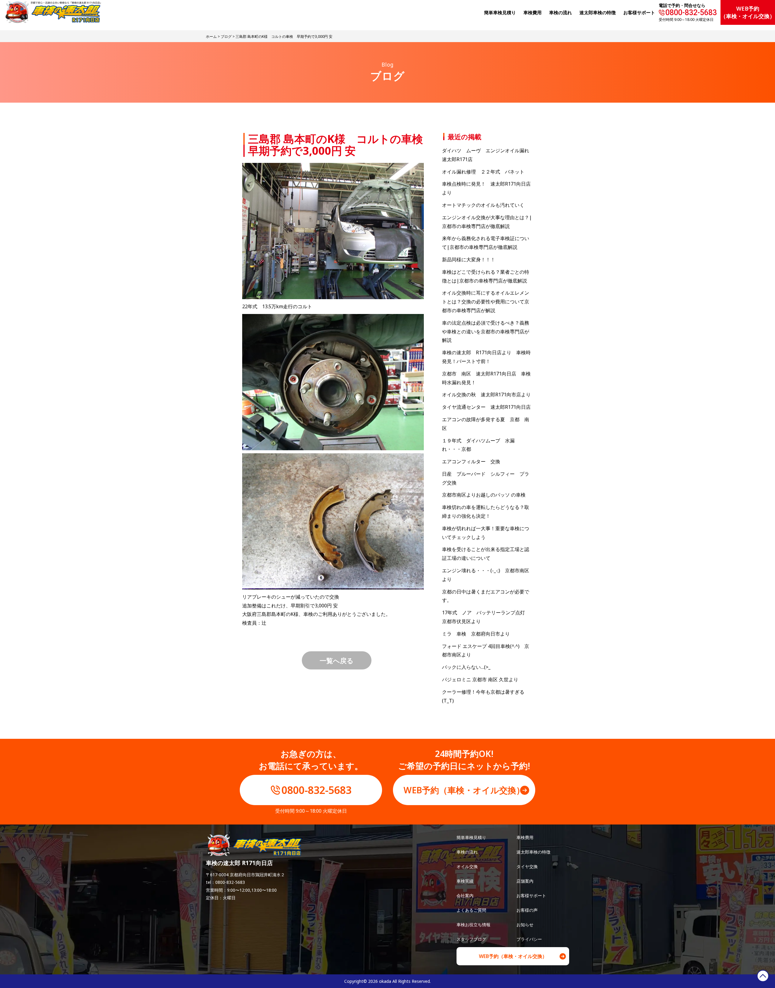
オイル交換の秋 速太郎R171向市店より (486, 394)
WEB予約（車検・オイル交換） (748, 12)
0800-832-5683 (691, 12)
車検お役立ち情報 (473, 924)
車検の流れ (467, 852)
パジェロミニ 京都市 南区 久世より (480, 679)
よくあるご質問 (471, 910)
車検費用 (524, 837)
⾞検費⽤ (532, 12)
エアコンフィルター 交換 (471, 461)
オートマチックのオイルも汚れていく (483, 205)
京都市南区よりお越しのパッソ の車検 (486, 494)
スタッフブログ (471, 939)
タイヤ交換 (527, 866)
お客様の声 (527, 910)
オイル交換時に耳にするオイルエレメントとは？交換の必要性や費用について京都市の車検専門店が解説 (485, 301)
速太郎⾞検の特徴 (597, 12)
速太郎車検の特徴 (533, 852)
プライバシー (529, 939)
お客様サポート (639, 12)
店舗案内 (524, 881)
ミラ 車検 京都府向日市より (476, 633)
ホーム (211, 36)
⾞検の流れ (560, 12)
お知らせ (524, 924)
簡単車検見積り (500, 12)
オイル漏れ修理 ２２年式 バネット (483, 171)
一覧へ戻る (337, 660)
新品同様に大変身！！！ (468, 259)
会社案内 (465, 895)
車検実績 (465, 881)
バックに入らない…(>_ (466, 667)
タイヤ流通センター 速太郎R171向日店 (486, 407)
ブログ (226, 36)
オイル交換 (467, 866)
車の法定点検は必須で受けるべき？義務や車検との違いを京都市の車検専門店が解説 (485, 331)
